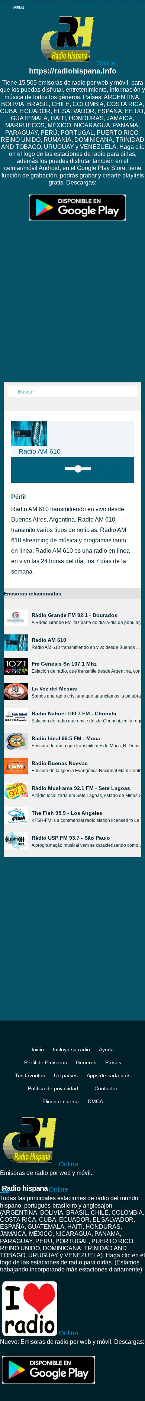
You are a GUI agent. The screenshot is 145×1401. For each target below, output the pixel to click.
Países (113, 1062)
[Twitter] (79, 1036)
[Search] (13, 392)
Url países (66, 1075)
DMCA (95, 1101)
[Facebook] (66, 1036)
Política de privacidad (53, 1088)
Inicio (38, 1049)
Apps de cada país (108, 1075)
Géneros (86, 1062)
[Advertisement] (72, 306)
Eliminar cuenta (60, 1101)
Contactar (105, 1088)
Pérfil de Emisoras (45, 1062)
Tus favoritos (30, 1075)
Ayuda (106, 1049)
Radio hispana (35, 1188)
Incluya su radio (71, 1049)
